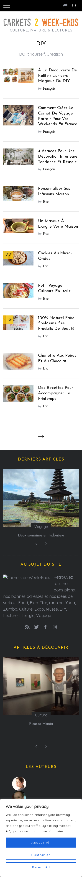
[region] (41, 838)
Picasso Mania (41, 724)
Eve (46, 201)
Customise (41, 855)
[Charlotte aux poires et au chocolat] (18, 361)
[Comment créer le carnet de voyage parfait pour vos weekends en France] (18, 115)
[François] (41, 798)
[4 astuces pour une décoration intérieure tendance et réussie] (18, 156)
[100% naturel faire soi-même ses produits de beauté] (18, 322)
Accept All (41, 843)
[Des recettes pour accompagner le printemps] (18, 393)
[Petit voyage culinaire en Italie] (18, 290)
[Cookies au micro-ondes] (18, 258)
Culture (41, 715)
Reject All (41, 867)
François (49, 88)
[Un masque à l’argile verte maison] (18, 226)
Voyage (41, 526)
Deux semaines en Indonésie (41, 535)
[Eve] (41, 784)
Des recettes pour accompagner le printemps (55, 393)
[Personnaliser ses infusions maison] (18, 193)
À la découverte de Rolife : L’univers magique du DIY (57, 75)
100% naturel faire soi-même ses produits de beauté (56, 323)
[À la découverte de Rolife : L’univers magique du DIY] (18, 75)
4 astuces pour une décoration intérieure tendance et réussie (57, 156)
